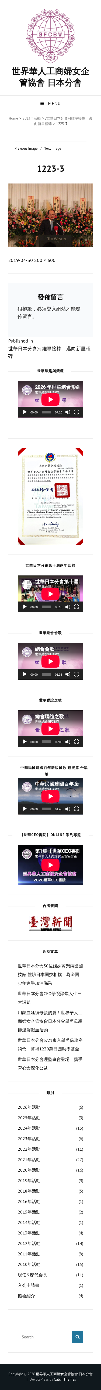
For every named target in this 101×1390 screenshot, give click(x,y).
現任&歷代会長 (32, 1274)
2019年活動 (29, 1180)
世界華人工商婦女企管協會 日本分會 (50, 76)
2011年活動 (29, 1253)
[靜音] (68, 412)
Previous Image (26, 148)
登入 (51, 309)
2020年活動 (29, 1170)
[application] (50, 399)
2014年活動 (29, 1222)
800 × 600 (44, 260)
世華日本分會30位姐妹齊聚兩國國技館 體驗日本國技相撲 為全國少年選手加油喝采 (50, 974)
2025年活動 (29, 1117)
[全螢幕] (76, 412)
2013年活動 (32, 118)
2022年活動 (29, 1149)
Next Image (52, 148)
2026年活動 (29, 1107)
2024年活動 (29, 1128)
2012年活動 (29, 1243)
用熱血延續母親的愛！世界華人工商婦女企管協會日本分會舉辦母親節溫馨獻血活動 (50, 1021)
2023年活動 (29, 1138)
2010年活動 (29, 1264)
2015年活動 (29, 1212)
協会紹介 (26, 1295)
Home (13, 118)
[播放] (24, 412)
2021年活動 (29, 1159)
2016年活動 (29, 1201)
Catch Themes (65, 1379)
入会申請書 (28, 1285)
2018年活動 (29, 1191)
